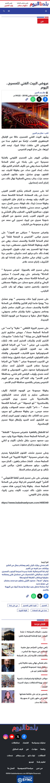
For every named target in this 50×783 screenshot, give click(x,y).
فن (27, 748)
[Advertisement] (25, 51)
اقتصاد (26, 742)
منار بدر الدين (40, 92)
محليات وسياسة (38, 742)
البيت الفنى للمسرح (29, 605)
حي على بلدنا (13, 605)
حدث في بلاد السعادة (39, 610)
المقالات (41, 755)
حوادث (34, 748)
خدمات (10, 755)
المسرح (44, 605)
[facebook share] (45, 99)
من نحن (39, 768)
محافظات (16, 742)
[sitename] (25, 728)
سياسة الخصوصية (25, 768)
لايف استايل (17, 748)
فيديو (31, 761)
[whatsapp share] (33, 99)
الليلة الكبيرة (23, 610)
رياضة (43, 748)
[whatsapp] (26, 99)
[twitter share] (39, 99)
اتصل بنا (10, 768)
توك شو (31, 755)
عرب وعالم (20, 755)
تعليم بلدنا (41, 761)
